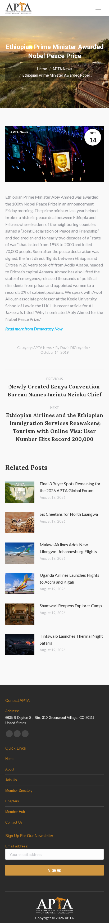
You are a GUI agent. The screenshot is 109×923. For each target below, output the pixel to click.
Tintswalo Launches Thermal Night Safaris (71, 639)
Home (9, 759)
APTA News (19, 132)
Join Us (11, 780)
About (9, 769)
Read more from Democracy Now (33, 328)
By (72, 347)
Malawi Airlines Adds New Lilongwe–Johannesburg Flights (68, 548)
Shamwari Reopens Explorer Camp (71, 605)
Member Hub (15, 812)
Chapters (12, 801)
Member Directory (19, 791)
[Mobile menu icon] (98, 8)
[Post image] (19, 492)
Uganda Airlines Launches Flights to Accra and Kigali (69, 578)
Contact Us (13, 822)
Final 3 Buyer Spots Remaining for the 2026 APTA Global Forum (70, 487)
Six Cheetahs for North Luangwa (69, 514)
